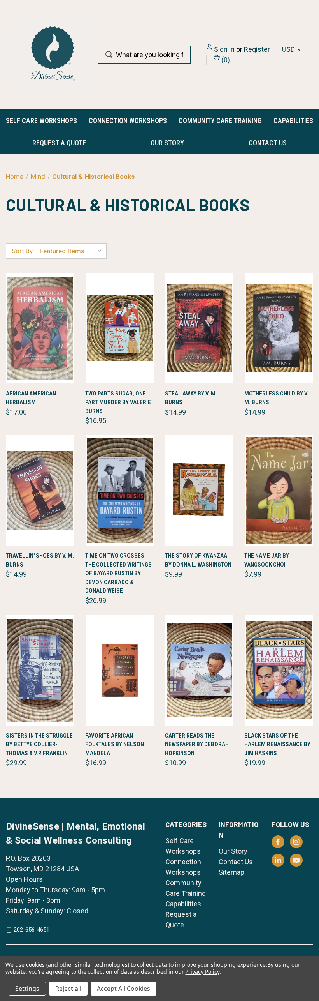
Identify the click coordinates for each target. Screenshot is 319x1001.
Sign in (224, 49)
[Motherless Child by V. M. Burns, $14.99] (279, 328)
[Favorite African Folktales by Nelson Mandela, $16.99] (119, 670)
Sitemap (231, 872)
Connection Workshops (128, 121)
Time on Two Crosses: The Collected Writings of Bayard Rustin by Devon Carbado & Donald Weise (118, 573)
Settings (27, 988)
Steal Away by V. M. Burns (191, 398)
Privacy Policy (202, 971)
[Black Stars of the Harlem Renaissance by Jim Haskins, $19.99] (279, 670)
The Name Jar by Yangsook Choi (266, 560)
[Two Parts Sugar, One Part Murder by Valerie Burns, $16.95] (119, 328)
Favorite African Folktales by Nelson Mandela (114, 744)
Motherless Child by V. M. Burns (276, 398)
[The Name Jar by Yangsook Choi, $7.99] (279, 490)
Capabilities (293, 121)
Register (257, 49)
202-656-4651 (31, 929)
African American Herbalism (31, 398)
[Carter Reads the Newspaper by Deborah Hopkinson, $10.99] (199, 670)
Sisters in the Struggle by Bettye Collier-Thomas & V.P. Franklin (39, 744)
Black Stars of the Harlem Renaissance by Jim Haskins (277, 744)
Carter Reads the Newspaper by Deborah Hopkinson (197, 744)
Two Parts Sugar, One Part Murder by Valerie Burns (118, 402)
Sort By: (23, 251)
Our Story (167, 143)
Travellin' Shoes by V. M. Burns (40, 560)
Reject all (68, 988)
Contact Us (268, 143)
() (225, 60)
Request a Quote (59, 143)
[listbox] (72, 251)
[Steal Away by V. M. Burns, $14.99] (199, 328)
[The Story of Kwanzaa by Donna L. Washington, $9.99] (199, 490)
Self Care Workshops (41, 121)
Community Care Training (220, 121)
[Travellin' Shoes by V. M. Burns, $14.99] (40, 490)
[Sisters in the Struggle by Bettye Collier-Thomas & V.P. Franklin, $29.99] (40, 670)
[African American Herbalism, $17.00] (40, 328)
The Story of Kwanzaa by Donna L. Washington (198, 560)
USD (289, 49)
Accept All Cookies (123, 988)
